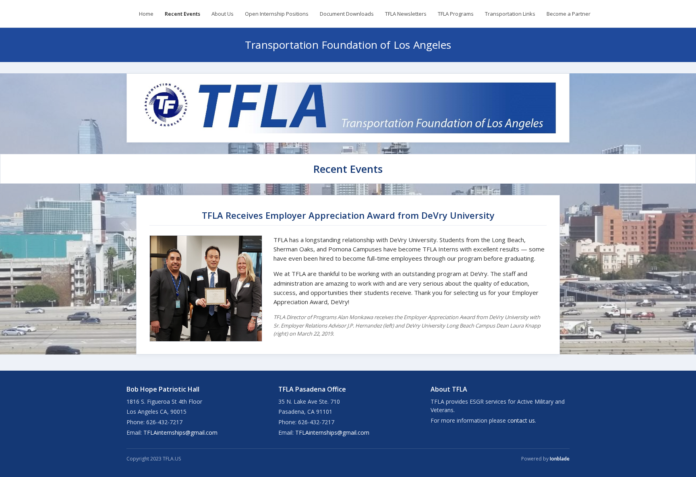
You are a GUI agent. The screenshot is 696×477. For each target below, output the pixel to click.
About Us (222, 13)
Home (146, 13)
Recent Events (182, 13)
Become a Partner (568, 13)
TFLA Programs (456, 13)
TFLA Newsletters (406, 13)
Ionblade (560, 458)
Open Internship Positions (277, 13)
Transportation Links (510, 13)
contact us (521, 420)
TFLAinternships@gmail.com (180, 432)
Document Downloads (347, 13)
